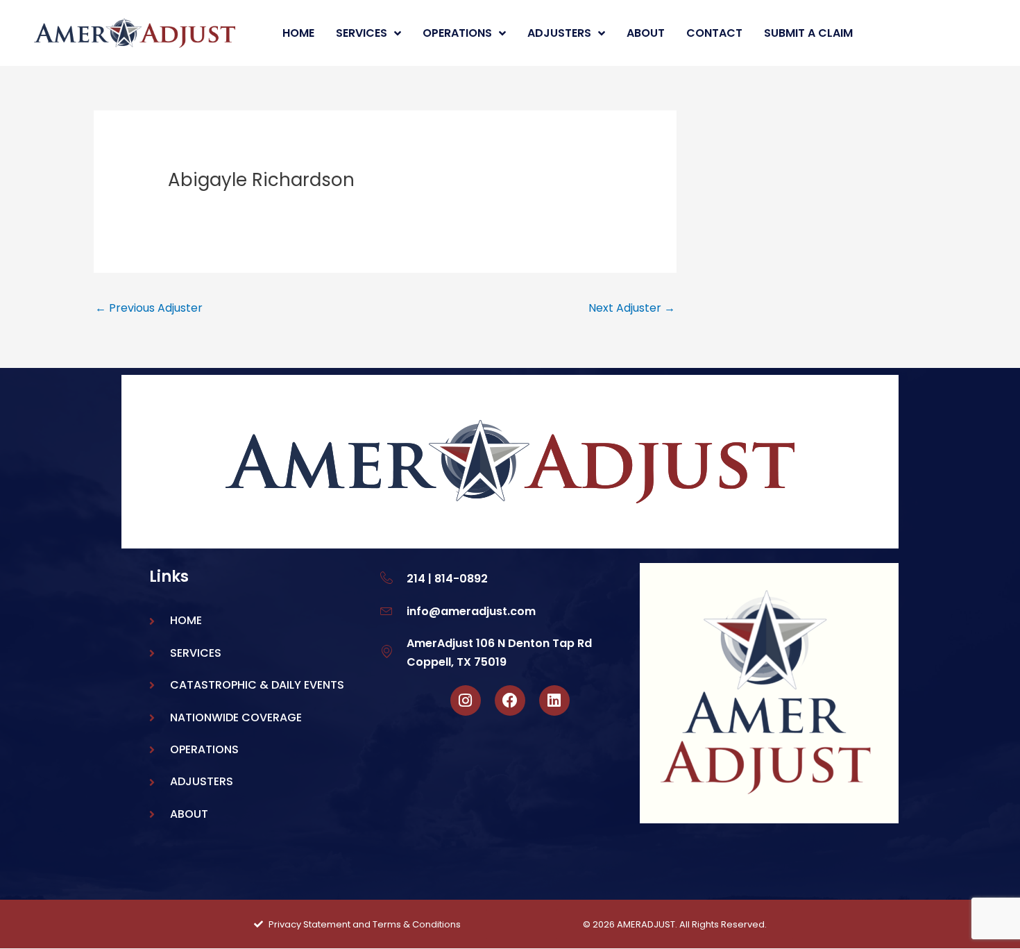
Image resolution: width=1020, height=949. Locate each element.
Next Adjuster (631, 308)
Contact (714, 33)
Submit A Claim (808, 33)
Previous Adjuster (149, 308)
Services (361, 33)
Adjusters (559, 33)
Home (298, 33)
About (646, 33)
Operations (457, 33)
